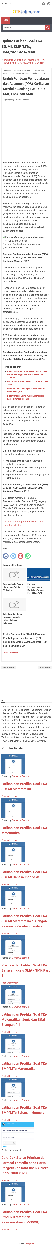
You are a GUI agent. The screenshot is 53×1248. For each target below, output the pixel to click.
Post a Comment (22, 100)
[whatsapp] (28, 556)
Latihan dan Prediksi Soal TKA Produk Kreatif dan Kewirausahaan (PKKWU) (24, 1217)
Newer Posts (8, 667)
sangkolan (30, 1244)
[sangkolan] (26, 12)
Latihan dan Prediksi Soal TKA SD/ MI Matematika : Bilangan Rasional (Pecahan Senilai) (24, 921)
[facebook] (6, 556)
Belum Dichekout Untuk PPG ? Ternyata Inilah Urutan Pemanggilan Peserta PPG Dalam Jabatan (27, 374)
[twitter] (13, 556)
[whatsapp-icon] (49, 4)
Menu (6, 20)
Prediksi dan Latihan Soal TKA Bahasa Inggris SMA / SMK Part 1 (25, 970)
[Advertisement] (26, 131)
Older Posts (45, 667)
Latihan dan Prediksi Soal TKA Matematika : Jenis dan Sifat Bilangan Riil (24, 1019)
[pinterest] (20, 556)
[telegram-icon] (43, 4)
